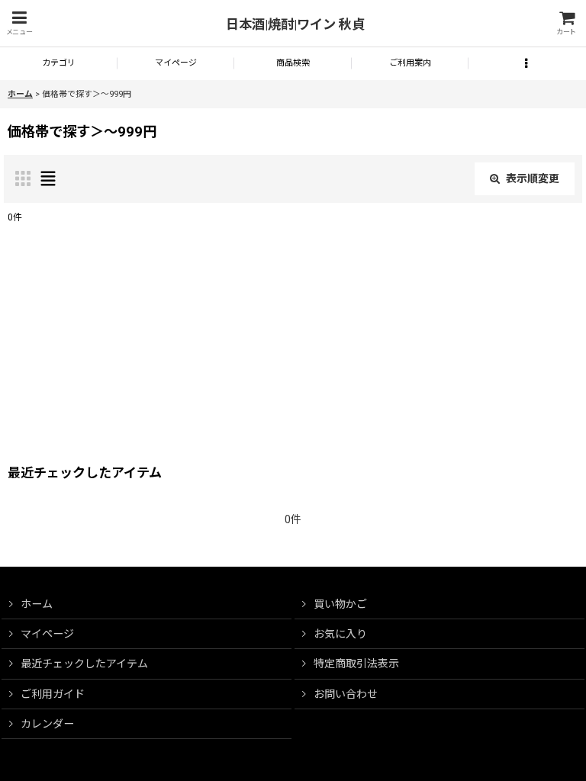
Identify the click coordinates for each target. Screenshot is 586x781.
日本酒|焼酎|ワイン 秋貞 (295, 24)
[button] (19, 23)
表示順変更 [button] (532, 178)
